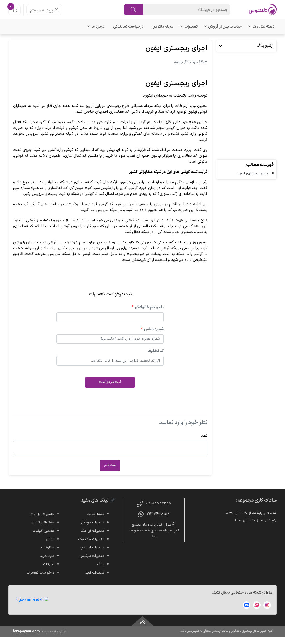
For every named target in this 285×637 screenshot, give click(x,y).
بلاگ (100, 564)
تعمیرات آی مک (92, 531)
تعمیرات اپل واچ (42, 514)
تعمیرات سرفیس (91, 556)
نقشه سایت (95, 514)
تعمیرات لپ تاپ (92, 547)
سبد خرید (47, 556)
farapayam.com (26, 631)
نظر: (204, 435)
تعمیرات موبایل (92, 522)
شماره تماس (152, 329)
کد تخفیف (155, 351)
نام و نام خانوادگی (148, 307)
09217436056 (157, 514)
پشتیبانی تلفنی (43, 522)
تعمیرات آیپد (94, 572)
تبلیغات (48, 564)
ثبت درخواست (110, 382)
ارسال (50, 539)
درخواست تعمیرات (40, 572)
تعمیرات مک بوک (91, 539)
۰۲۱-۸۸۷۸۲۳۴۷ (158, 503)
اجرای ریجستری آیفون (253, 173)
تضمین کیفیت (43, 531)
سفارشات (47, 547)
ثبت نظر (110, 465)
